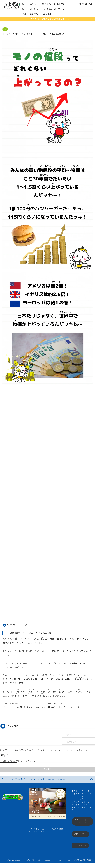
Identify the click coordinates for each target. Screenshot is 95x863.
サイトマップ (80, 845)
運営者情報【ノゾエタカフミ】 (82, 821)
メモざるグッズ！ (31, 8)
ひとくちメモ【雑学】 (53, 3)
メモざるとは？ (30, 3)
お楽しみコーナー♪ (54, 8)
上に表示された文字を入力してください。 (19, 761)
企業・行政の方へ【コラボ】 (37, 13)
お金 (5, 29)
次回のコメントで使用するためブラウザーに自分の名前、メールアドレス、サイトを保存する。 (45, 750)
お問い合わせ (80, 834)
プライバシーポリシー (34, 860)
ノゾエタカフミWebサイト (14, 860)
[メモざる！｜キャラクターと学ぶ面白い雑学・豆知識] (12, 10)
